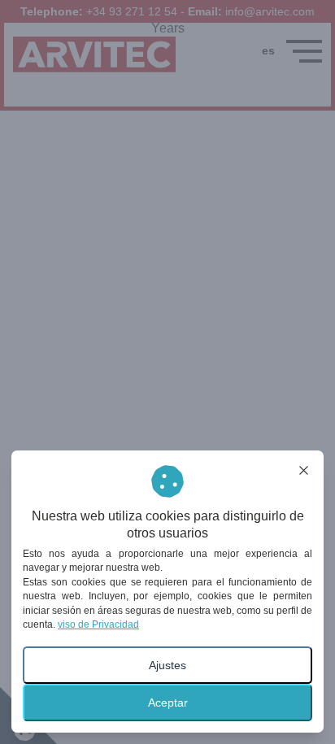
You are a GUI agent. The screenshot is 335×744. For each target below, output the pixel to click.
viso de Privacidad (98, 624)
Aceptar (168, 702)
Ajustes (167, 665)
